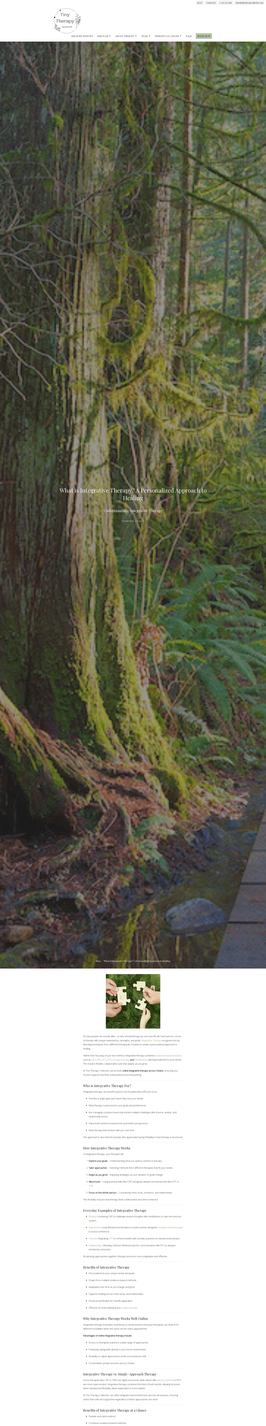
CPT (111, 1238)
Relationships (95, 1245)
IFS (90, 1185)
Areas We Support (82, 36)
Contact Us (211, 3)
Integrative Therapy (151, 1040)
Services (102, 36)
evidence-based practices (169, 1055)
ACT (104, 1059)
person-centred (165, 1380)
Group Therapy (124, 36)
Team (144, 36)
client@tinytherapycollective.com (249, 3)
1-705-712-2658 (226, 3)
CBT (93, 1059)
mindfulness (141, 1059)
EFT (109, 1059)
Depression (95, 1227)
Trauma (93, 1238)
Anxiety (92, 1216)
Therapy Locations (167, 36)
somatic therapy (120, 1059)
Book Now (204, 36)
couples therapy (129, 1307)
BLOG (199, 3)
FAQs (189, 36)
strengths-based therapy (170, 1227)
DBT (99, 1059)
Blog (98, 961)
